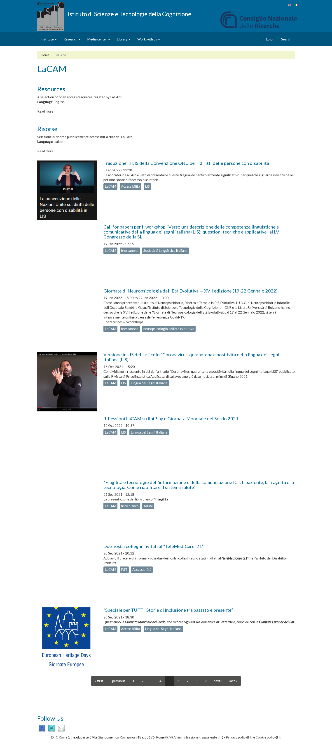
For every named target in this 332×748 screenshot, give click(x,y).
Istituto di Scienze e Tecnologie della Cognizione (129, 13)
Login (270, 39)
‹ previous (117, 681)
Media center (97, 39)
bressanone (129, 250)
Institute (47, 39)
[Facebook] (42, 728)
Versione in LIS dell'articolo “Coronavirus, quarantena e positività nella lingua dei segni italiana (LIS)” (191, 357)
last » (233, 681)
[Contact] (61, 728)
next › (218, 681)
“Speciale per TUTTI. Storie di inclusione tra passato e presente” (168, 610)
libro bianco (130, 506)
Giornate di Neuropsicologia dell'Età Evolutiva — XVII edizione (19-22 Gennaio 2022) (190, 290)
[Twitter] (51, 728)
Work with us (147, 39)
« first (99, 681)
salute (148, 506)
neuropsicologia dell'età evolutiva (168, 329)
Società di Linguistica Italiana (165, 250)
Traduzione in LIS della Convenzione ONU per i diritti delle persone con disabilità (186, 163)
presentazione (118, 499)
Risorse (47, 128)
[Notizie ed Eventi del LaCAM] (296, 5)
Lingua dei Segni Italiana (149, 383)
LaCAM (110, 186)
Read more (45, 111)
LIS (147, 186)
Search (286, 39)
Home (45, 55)
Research (70, 39)
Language (45, 102)
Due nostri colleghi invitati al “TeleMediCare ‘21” (153, 546)
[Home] (52, 16)
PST (124, 569)
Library (122, 39)
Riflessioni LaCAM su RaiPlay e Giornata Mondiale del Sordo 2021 (170, 418)
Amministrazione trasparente (195, 737)
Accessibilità (130, 186)
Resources (51, 89)
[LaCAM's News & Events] (290, 5)
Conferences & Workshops (123, 322)
